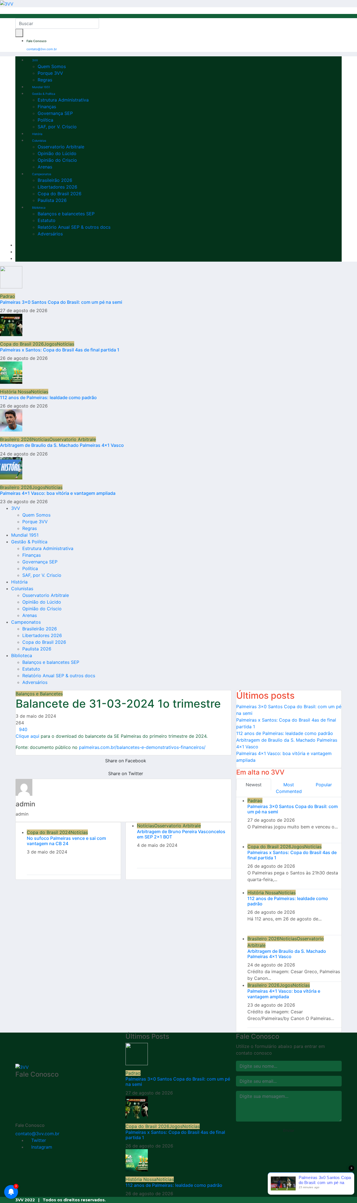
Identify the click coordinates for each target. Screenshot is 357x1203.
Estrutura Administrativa (63, 100)
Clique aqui (27, 736)
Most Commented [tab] (289, 788)
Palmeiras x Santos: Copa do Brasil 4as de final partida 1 (59, 350)
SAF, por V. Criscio (57, 126)
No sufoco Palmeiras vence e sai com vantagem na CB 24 (66, 840)
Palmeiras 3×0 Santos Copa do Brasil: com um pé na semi (61, 302)
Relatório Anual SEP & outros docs (74, 227)
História (37, 134)
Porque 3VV (50, 73)
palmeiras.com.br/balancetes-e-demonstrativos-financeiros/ (142, 747)
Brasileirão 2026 (55, 180)
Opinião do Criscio (57, 160)
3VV (35, 60)
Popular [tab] (324, 784)
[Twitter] (17, 245)
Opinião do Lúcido (57, 153)
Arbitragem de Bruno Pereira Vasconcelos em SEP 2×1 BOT (181, 834)
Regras (45, 80)
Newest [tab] (254, 784)
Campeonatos (41, 174)
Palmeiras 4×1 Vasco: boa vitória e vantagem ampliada (57, 493)
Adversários (50, 234)
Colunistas (39, 141)
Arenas (45, 167)
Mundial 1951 (41, 87)
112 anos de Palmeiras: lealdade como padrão (48, 397)
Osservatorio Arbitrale (61, 147)
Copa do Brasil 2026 (59, 193)
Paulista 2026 (52, 200)
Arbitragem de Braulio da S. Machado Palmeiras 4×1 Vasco (62, 445)
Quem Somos (52, 66)
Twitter (38, 1140)
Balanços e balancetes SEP (66, 213)
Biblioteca (38, 207)
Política (45, 120)
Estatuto (47, 220)
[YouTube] (17, 258)
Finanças (47, 106)
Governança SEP (55, 113)
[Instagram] (17, 251)
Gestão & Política (43, 94)
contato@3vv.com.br (41, 49)
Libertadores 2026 (57, 187)
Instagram (41, 1147)
